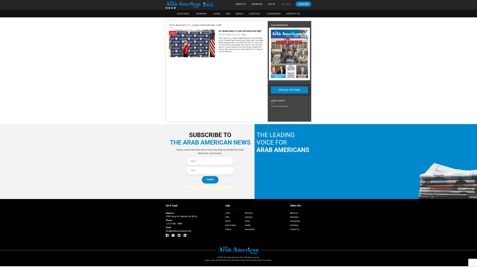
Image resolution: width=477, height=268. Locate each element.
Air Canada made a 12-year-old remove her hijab (240, 31)
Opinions (201, 13)
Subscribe (303, 4)
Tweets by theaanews (279, 106)
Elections (183, 13)
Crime (247, 221)
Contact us (293, 13)
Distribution (295, 221)
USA (228, 13)
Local (216, 13)
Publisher (294, 225)
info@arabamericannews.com (178, 231)
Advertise (257, 4)
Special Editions (289, 89)
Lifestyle (254, 13)
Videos (228, 229)
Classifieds (274, 13)
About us (241, 4)
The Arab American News (234, 257)
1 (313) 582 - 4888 (174, 223)
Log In (271, 4)
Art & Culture (230, 225)
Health (247, 225)
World (239, 13)
